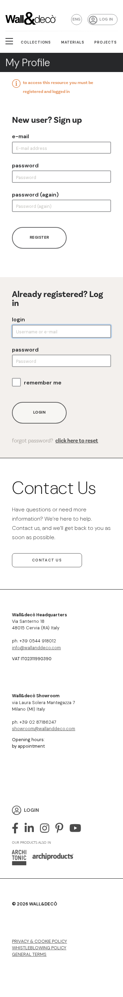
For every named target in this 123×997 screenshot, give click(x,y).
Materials (72, 42)
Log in (106, 19)
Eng (76, 19)
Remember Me (43, 382)
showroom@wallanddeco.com (43, 729)
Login (18, 319)
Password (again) (35, 195)
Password (25, 165)
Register (39, 237)
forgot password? (55, 440)
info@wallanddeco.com (36, 648)
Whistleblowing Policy (39, 948)
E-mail (20, 136)
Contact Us (47, 560)
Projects (105, 42)
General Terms (29, 954)
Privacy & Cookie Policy (39, 941)
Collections (36, 42)
